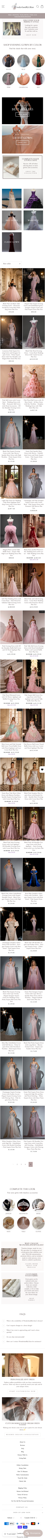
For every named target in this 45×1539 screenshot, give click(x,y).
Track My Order (22, 1478)
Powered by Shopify (22, 1537)
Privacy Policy (22, 1498)
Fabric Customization (22, 1475)
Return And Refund (22, 1491)
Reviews (22, 1445)
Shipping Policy (22, 1488)
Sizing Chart (22, 1468)
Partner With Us (22, 1455)
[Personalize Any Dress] (22, 1365)
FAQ (22, 1448)
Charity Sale (22, 1481)
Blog (22, 1452)
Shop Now (22, 114)
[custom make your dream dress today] (22, 1409)
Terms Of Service (22, 1494)
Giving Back (22, 1458)
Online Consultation (22, 1465)
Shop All (22, 143)
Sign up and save (22, 1512)
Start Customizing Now (22, 1391)
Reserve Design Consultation (22, 1434)
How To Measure (23, 1471)
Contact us (22, 1507)
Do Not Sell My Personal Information (22, 1501)
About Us (22, 1442)
